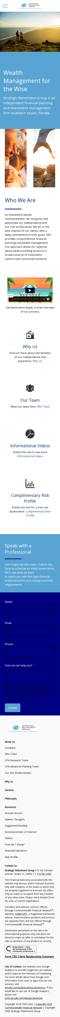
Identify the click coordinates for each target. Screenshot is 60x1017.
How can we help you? (18, 665)
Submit (12, 708)
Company (10, 747)
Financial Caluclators (16, 850)
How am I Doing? (14, 844)
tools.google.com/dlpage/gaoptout (23, 998)
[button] (10, 741)
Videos (9, 838)
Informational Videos (30, 456)
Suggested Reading (16, 825)
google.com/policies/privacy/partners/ (25, 987)
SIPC (24, 913)
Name (8, 602)
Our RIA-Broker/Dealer (18, 772)
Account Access (13, 813)
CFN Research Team (16, 760)
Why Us (37, 361)
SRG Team (43, 406)
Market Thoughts (15, 819)
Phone (9, 644)
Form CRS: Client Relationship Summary (29, 956)
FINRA (18, 913)
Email (8, 623)
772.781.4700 (44, 873)
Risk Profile (11, 857)
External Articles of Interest (21, 832)
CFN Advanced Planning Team (22, 766)
